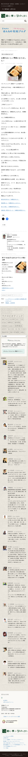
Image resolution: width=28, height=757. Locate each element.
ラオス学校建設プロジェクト (9, 746)
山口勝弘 (15, 449)
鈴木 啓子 (15, 619)
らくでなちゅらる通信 (8, 736)
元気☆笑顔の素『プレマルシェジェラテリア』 (13, 743)
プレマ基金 (5, 748)
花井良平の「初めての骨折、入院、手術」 (11, 329)
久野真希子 (15, 397)
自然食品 (4, 295)
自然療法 (11, 326)
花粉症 (24, 329)
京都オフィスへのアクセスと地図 (12, 716)
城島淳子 (16, 661)
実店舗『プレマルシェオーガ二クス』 (11, 741)
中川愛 (14, 547)
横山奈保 (15, 424)
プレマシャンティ (17, 295)
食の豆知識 (14, 332)
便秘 (3, 319)
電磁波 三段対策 (10, 302)
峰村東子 (15, 673)
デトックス (18, 309)
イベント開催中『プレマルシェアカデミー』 (13, 739)
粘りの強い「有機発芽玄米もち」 (10, 206)
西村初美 (15, 531)
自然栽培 (4, 326)
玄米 (22, 319)
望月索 (14, 568)
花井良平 (10, 295)
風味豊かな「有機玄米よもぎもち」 (11, 203)
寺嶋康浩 (16, 487)
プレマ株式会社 (5, 9)
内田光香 (14, 583)
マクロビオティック (12, 316)
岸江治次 (15, 411)
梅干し (17, 319)
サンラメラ (4, 309)
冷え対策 (12, 319)
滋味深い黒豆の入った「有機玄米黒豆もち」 (13, 210)
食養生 (22, 332)
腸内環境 (17, 322)
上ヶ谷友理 (16, 470)
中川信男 (15, 361)
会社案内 (5, 700)
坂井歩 (14, 516)
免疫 (7, 319)
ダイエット (11, 309)
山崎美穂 (15, 459)
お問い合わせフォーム (8, 702)
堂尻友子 (15, 648)
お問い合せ (12, 9)
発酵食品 (10, 322)
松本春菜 (15, 633)
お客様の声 (5, 737)
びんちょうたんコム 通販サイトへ (12, 351)
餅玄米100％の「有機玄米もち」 (10, 199)
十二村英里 (16, 604)
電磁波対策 (5, 332)
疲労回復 (4, 322)
